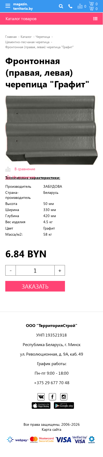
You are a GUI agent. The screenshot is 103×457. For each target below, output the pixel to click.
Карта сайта (51, 429)
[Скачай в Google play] (64, 406)
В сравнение (25, 169)
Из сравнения (23, 177)
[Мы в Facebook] (53, 397)
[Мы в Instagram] (64, 397)
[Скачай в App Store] (40, 406)
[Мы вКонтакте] (41, 397)
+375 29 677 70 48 (51, 382)
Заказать (35, 286)
